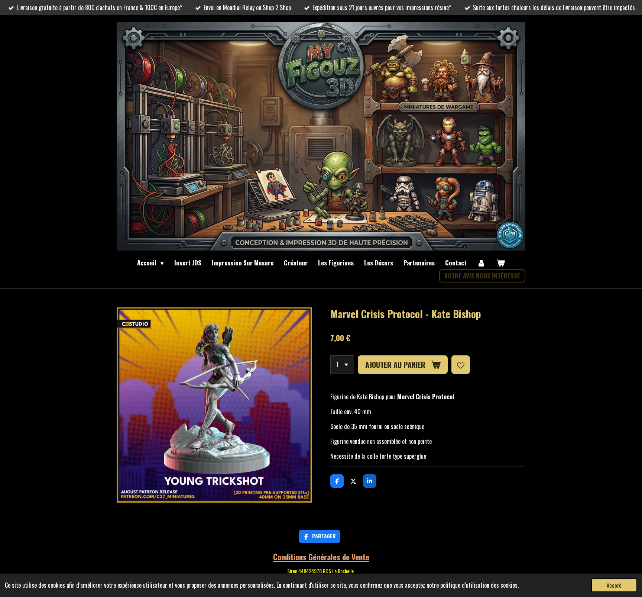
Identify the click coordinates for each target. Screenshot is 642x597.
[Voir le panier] (500, 263)
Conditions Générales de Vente (321, 556)
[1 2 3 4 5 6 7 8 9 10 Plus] (342, 364)
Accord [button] (614, 585)
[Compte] (481, 263)
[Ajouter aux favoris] (460, 364)
